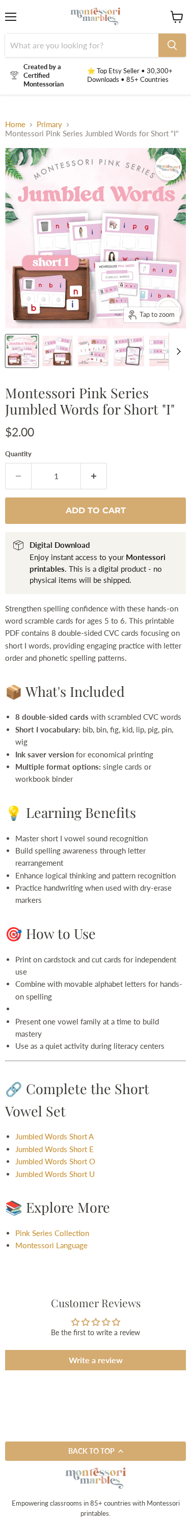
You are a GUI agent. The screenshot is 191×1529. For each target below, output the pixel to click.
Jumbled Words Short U (55, 1174)
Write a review (96, 1360)
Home (15, 124)
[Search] (172, 45)
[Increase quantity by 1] (94, 476)
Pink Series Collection (52, 1233)
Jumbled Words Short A (54, 1136)
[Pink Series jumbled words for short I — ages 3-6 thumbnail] (22, 351)
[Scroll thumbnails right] (177, 351)
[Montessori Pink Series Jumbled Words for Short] (57, 351)
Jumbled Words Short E (54, 1149)
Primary (49, 124)
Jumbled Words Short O (55, 1161)
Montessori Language (51, 1245)
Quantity (18, 454)
